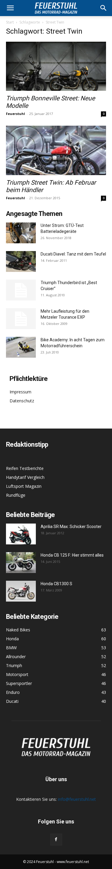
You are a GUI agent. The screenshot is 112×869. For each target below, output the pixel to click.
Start (10, 22)
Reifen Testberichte (25, 468)
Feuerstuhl (15, 113)
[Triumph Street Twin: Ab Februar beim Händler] (56, 150)
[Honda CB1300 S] (21, 591)
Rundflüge (15, 495)
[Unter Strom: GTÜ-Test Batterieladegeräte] (21, 232)
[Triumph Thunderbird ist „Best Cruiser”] (21, 290)
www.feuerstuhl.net (73, 861)
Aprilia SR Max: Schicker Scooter (71, 526)
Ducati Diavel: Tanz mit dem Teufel (73, 254)
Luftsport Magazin (24, 486)
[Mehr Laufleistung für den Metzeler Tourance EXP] (21, 318)
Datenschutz (22, 401)
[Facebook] (56, 839)
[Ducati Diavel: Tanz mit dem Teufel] (21, 261)
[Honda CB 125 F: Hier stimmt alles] (21, 562)
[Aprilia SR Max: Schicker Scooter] (21, 534)
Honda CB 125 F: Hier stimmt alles (72, 555)
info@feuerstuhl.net (77, 799)
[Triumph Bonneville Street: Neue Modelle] (56, 66)
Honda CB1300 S (56, 583)
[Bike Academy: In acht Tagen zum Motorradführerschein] (21, 347)
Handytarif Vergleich (25, 477)
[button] (103, 8)
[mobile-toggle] (10, 8)
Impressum (20, 392)
